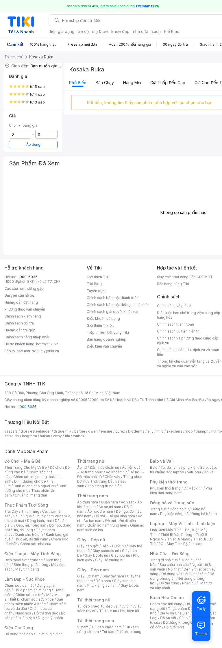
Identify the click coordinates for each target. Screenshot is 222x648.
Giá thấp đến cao (167, 82)
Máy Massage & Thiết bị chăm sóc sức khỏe (37, 596)
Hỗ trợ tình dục (46, 613)
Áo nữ (82, 467)
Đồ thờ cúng (169, 583)
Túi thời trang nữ (93, 599)
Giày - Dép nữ (91, 539)
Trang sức (158, 509)
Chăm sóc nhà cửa (35, 544)
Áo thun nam (87, 502)
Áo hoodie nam (100, 511)
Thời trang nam (92, 495)
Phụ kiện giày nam (102, 585)
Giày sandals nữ (105, 551)
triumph (202, 431)
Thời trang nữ (90, 461)
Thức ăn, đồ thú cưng (31, 539)
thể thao (172, 31)
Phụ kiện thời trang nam (181, 490)
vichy (57, 436)
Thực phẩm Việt (48, 516)
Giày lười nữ (120, 555)
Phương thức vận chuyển (24, 309)
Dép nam (103, 581)
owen (93, 431)
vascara (11, 431)
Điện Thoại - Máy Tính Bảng (32, 553)
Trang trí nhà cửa (164, 560)
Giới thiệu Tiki (98, 277)
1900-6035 (28, 277)
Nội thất (174, 569)
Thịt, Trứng (30, 511)
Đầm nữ (96, 467)
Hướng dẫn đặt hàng (21, 302)
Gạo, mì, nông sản (31, 525)
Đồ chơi (56, 467)
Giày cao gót (88, 546)
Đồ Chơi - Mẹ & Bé (22, 461)
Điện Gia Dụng (18, 627)
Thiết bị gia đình (49, 634)
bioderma (136, 431)
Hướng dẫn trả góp (20, 330)
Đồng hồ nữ (179, 509)
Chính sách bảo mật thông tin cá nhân (118, 304)
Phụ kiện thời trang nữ (168, 488)
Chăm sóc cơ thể (29, 594)
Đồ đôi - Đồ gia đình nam (114, 516)
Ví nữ (130, 606)
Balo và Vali (162, 461)
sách (156, 31)
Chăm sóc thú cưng (166, 604)
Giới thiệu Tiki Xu (100, 325)
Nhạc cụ (189, 583)
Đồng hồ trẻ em (204, 514)
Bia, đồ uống (23, 530)
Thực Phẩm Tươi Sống (26, 505)
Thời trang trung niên (104, 486)
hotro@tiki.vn (47, 344)
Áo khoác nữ (116, 472)
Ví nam (82, 627)
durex (120, 431)
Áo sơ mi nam (110, 507)
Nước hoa (23, 613)
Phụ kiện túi (129, 611)
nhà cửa (140, 31)
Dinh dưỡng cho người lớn (35, 486)
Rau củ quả (22, 516)
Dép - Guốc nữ (113, 546)
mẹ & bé (100, 31)
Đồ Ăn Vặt (168, 618)
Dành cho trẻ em (29, 534)
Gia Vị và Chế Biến (175, 613)
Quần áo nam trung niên (107, 525)
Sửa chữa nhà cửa (174, 564)
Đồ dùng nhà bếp (18, 634)
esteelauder (40, 431)
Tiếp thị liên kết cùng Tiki (108, 332)
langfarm (29, 436)
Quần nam (109, 502)
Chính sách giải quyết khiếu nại (112, 311)
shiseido (11, 436)
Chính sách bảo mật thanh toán (112, 298)
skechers (174, 431)
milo (160, 431)
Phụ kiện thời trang (169, 481)
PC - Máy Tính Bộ (173, 544)
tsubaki (79, 436)
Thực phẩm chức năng (32, 590)
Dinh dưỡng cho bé (30, 481)
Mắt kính (195, 488)
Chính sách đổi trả (19, 323)
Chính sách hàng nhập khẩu (27, 337)
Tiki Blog (94, 284)
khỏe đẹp (120, 31)
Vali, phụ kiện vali (201, 472)
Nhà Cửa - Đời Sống (170, 553)
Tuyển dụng (97, 291)
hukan (45, 436)
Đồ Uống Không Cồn (180, 622)
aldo (189, 431)
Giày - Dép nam (93, 569)
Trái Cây (11, 511)
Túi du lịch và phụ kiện (178, 467)
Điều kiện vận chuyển (104, 346)
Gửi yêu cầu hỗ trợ (19, 295)
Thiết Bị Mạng (178, 539)
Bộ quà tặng (174, 627)
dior (24, 431)
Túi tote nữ (108, 611)
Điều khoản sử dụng (103, 318)
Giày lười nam (88, 576)
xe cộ (83, 31)
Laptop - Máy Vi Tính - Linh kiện (182, 523)
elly (150, 431)
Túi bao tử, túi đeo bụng (121, 631)
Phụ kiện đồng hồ (174, 514)
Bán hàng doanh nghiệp (106, 339)
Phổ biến (77, 82)
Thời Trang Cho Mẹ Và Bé (25, 467)
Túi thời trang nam (95, 620)
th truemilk (62, 431)
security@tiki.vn (45, 351)
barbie (79, 431)
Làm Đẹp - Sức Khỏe (24, 579)
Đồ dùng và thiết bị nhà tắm (184, 574)
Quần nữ (112, 467)
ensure (106, 431)
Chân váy (112, 477)
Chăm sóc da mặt (19, 585)
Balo (154, 467)
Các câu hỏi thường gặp (24, 288)
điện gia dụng (62, 31)
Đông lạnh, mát (39, 520)
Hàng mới (132, 82)
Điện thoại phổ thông (31, 564)
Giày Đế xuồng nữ (109, 560)
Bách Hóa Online (167, 597)
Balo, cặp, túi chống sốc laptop (183, 469)
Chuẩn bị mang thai (31, 495)
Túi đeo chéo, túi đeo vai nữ (100, 606)
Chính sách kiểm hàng (22, 316)
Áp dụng (33, 144)
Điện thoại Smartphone (23, 560)
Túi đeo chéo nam (106, 627)
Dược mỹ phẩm (50, 618)
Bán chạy (105, 82)
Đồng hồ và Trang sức (172, 502)
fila (67, 436)
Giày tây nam (113, 576)
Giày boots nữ (96, 555)
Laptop (196, 544)
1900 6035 (27, 407)
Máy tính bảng (27, 569)
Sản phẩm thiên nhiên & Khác (33, 601)
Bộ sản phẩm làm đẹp (34, 615)
